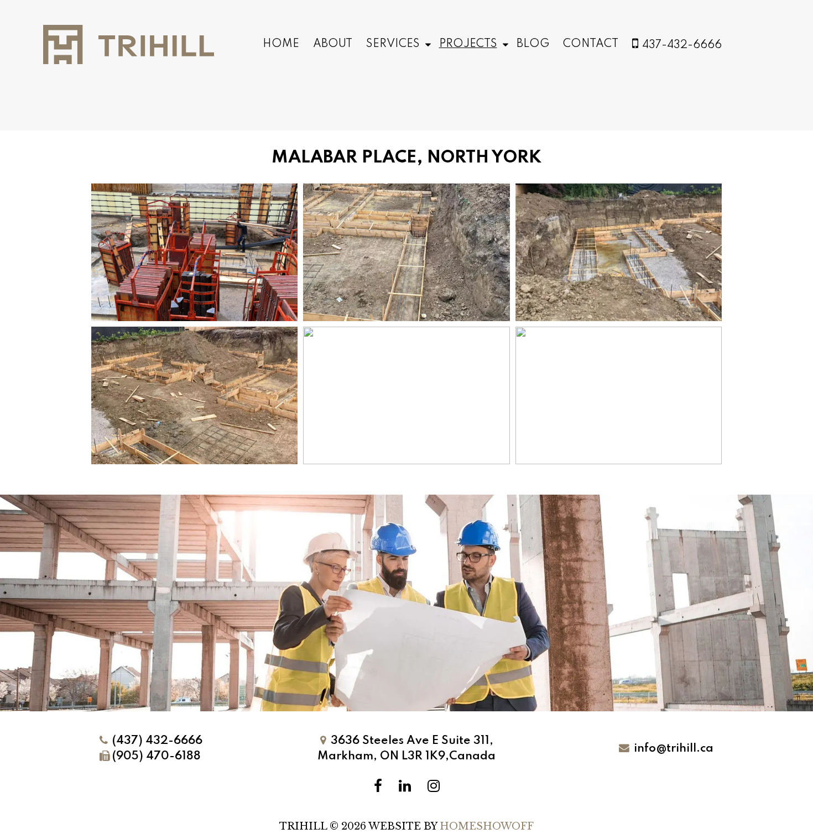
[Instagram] (433, 786)
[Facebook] (378, 786)
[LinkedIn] (405, 786)
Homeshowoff (487, 826)
